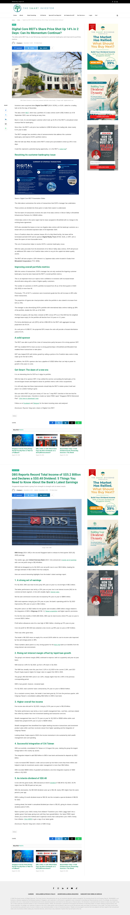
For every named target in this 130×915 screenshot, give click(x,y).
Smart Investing (31, 15)
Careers (31, 894)
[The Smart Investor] (41, 8)
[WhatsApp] (6, 128)
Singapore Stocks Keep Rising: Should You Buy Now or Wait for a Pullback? (22, 450)
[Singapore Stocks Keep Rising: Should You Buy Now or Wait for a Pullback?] (23, 440)
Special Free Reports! (55, 15)
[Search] (117, 15)
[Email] (6, 123)
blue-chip (57, 645)
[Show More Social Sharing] (52, 48)
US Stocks (43, 15)
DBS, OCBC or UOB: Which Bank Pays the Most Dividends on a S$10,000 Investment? (46, 450)
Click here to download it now (28, 398)
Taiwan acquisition (51, 611)
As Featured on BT (69, 15)
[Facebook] (6, 110)
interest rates (54, 592)
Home (15, 15)
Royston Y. (19, 43)
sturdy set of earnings (69, 560)
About (21, 15)
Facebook (26, 403)
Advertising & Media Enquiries (68, 894)
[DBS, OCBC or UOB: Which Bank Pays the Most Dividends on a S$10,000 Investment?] (47, 440)
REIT (27, 113)
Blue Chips (15, 470)
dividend (53, 783)
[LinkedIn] (6, 119)
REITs (14, 24)
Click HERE (28, 819)
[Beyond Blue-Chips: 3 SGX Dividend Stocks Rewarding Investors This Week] (71, 440)
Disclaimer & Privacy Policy (45, 894)
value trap (63, 149)
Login (90, 15)
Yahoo (14, 415)
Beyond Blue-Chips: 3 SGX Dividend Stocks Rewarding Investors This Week (69, 450)
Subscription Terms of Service (91, 894)
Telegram (36, 403)
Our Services (81, 15)
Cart (96, 15)
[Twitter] (6, 114)
